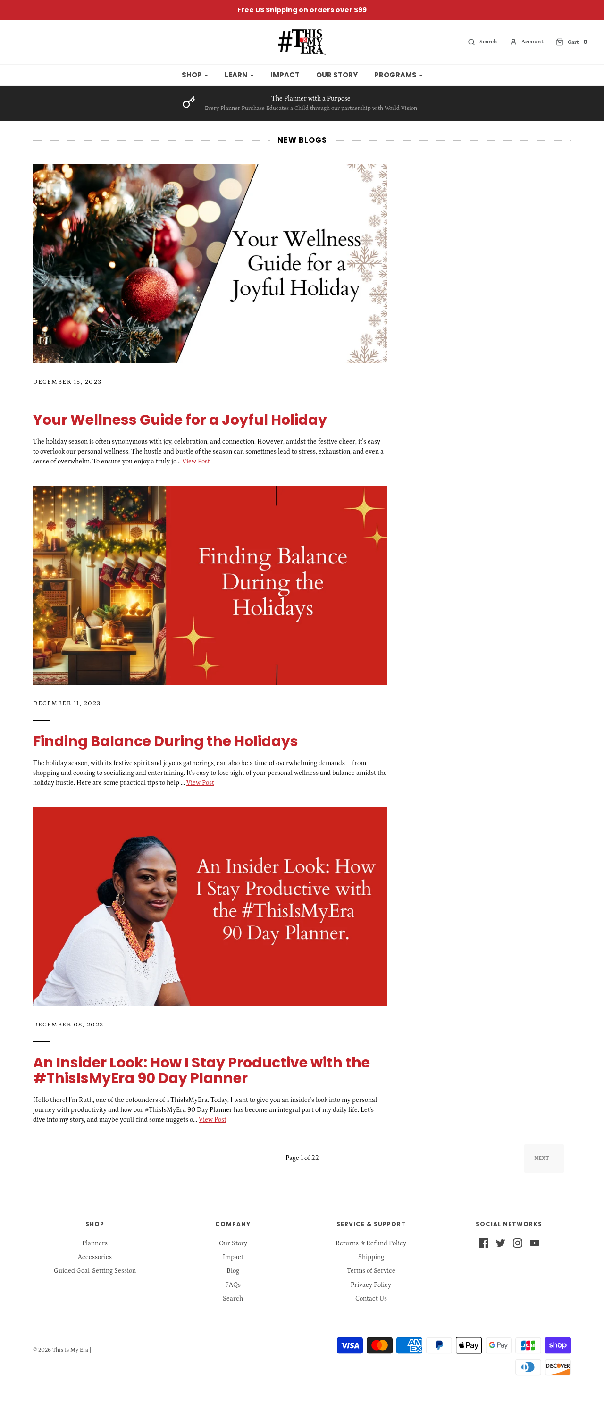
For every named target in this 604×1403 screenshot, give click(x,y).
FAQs (233, 1285)
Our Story (337, 75)
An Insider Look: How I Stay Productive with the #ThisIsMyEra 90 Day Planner (201, 1070)
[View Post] (210, 263)
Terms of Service (371, 1271)
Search (233, 1298)
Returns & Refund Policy (371, 1243)
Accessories (95, 1257)
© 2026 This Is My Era (60, 1350)
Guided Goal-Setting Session (95, 1271)
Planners (95, 1243)
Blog (232, 1271)
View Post (196, 461)
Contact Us (371, 1298)
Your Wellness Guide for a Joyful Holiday (180, 420)
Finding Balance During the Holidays (165, 741)
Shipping (371, 1257)
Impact (285, 75)
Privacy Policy (371, 1285)
